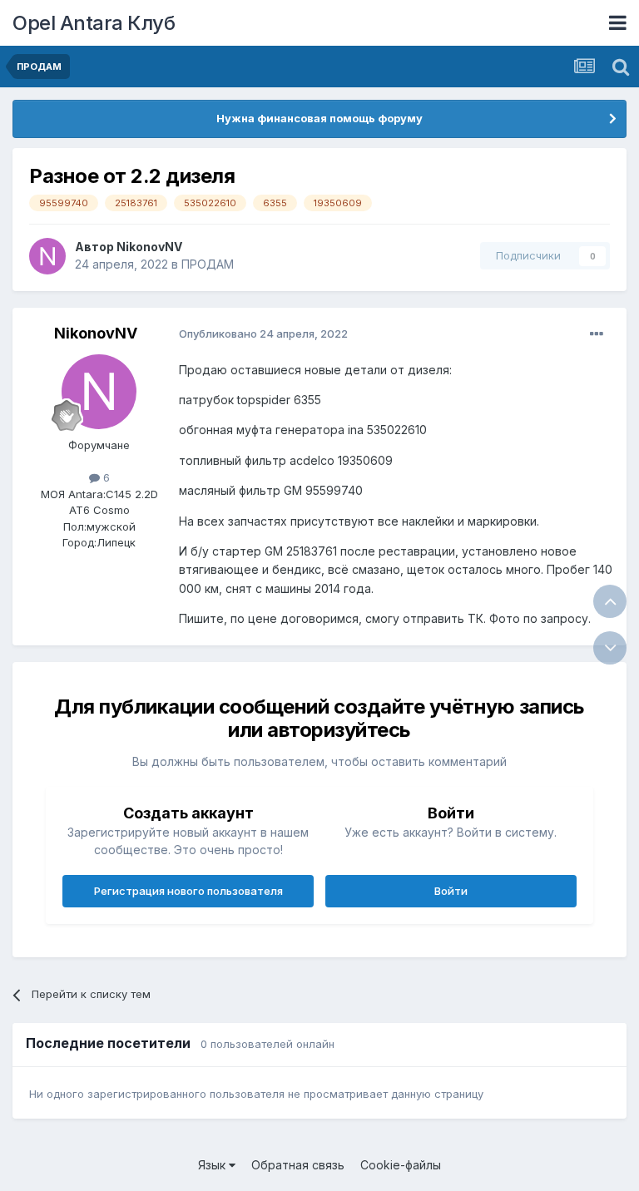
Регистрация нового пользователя (188, 890)
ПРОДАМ (207, 264)
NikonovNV (149, 247)
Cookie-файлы (400, 1165)
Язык (213, 1165)
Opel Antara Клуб (93, 23)
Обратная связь (297, 1165)
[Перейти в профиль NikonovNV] (47, 256)
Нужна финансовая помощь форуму (319, 118)
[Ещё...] (596, 334)
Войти (451, 890)
